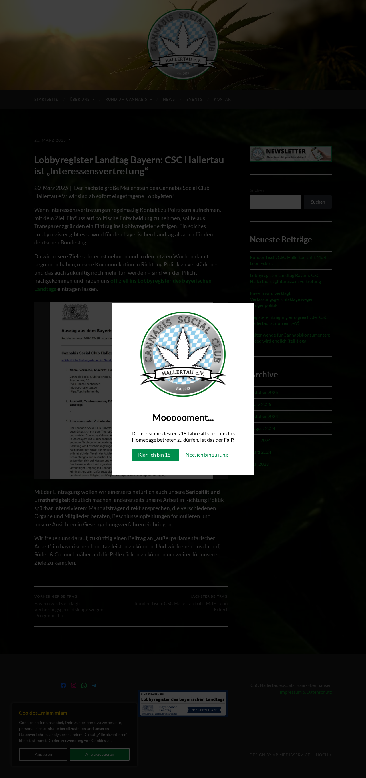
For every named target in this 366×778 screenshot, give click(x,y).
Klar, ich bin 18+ (155, 454)
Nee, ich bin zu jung (207, 454)
